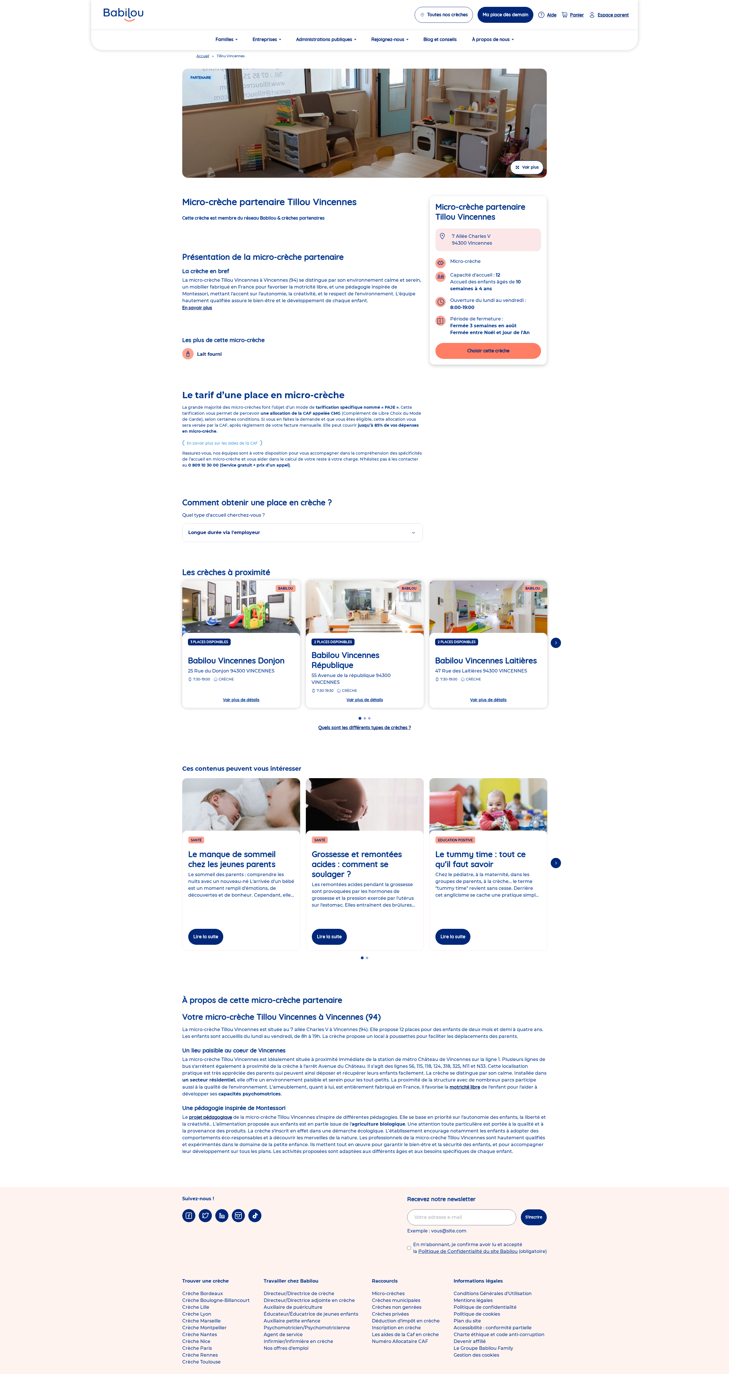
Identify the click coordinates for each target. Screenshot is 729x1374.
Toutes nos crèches (447, 14)
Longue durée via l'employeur (224, 532)
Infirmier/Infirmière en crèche (298, 1341)
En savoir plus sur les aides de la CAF (222, 443)
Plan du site (467, 1321)
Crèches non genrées (396, 1307)
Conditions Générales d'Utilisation (493, 1293)
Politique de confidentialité (485, 1307)
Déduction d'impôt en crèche (406, 1321)
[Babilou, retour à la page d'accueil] (123, 15)
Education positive (455, 840)
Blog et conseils (440, 39)
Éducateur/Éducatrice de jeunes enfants (311, 1314)
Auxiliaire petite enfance (292, 1321)
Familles (225, 39)
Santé (196, 840)
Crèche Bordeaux (202, 1293)
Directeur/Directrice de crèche (299, 1293)
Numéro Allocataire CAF (400, 1341)
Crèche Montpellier (204, 1327)
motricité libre (465, 1087)
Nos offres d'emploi (286, 1348)
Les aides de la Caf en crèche (405, 1334)
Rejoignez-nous (387, 39)
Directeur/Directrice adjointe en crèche (309, 1300)
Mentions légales (473, 1300)
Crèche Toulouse (201, 1362)
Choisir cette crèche (488, 350)
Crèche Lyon (196, 1314)
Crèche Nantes (199, 1334)
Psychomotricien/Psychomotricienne (307, 1327)
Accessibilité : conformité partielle (493, 1327)
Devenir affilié (470, 1341)
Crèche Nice (196, 1341)
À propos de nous (491, 39)
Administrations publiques (324, 39)
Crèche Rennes (200, 1355)
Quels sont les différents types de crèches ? (364, 727)
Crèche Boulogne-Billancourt (216, 1300)
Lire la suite (205, 936)
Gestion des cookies (476, 1355)
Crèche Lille (195, 1307)
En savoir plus (197, 307)
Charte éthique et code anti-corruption (499, 1334)
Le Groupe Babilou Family (483, 1348)
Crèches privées (390, 1314)
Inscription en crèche (396, 1327)
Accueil (202, 56)
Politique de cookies (477, 1314)
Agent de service (283, 1334)
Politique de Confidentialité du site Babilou (468, 1251)
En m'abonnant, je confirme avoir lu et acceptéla (480, 1248)
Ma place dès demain (505, 14)
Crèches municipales (396, 1300)
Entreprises (265, 39)
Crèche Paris (197, 1348)
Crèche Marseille (201, 1321)
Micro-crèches (388, 1293)
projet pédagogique (210, 1117)
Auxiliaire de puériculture (293, 1307)
